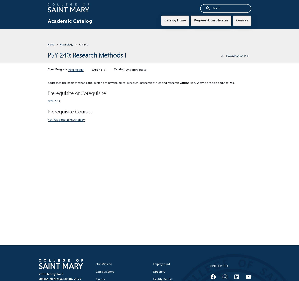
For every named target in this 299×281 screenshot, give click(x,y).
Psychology (66, 45)
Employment (161, 264)
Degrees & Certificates (211, 20)
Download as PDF (237, 56)
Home (51, 45)
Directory (159, 272)
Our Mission (104, 264)
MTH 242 (54, 101)
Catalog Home (175, 20)
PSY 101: (66, 120)
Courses (242, 20)
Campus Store (105, 272)
